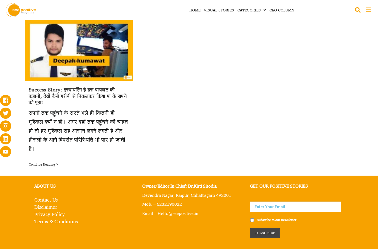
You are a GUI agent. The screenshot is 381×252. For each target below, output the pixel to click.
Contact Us (46, 200)
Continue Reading (43, 164)
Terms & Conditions (56, 221)
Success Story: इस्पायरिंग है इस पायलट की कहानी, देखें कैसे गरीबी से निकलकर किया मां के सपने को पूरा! (78, 95)
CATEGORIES (249, 10)
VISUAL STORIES (219, 10)
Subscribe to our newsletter (276, 220)
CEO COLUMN (281, 10)
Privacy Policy (49, 214)
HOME (195, 10)
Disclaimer (45, 207)
